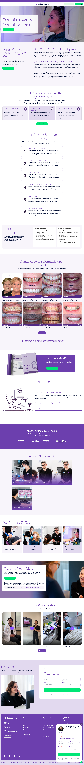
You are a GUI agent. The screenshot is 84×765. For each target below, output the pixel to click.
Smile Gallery (66, 721)
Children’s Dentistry (48, 723)
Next (62, 690)
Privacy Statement (38, 762)
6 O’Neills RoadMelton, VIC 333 (7, 736)
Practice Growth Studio (78, 762)
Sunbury (25, 721)
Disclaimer (30, 762)
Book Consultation (8, 30)
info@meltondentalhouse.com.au (12, 731)
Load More (42, 650)
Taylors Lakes (26, 734)
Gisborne (25, 725)
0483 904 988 (7, 727)
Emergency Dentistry (48, 725)
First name (46, 677)
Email (63, 682)
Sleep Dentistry (46, 732)
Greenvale (25, 732)
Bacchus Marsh (27, 723)
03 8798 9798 (7, 724)
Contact (21, 4)
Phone (45, 682)
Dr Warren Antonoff (20, 587)
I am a (45, 672)
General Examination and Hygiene (51, 721)
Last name (65, 677)
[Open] (2, 4)
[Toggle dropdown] (9, 4)
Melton (25, 729)
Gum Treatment (47, 729)
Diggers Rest (26, 727)
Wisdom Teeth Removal (48, 727)
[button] (58, 392)
